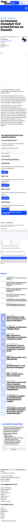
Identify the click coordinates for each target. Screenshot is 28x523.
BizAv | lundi (7, 435)
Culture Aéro (4, 491)
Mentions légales (5, 479)
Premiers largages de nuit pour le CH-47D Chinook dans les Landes (15, 305)
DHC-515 (2, 47)
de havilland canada (5, 45)
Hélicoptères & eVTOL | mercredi (13, 438)
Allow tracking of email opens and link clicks (11, 248)
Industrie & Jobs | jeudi (11, 439)
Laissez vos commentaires (6, 40)
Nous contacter (5, 481)
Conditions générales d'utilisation (10, 477)
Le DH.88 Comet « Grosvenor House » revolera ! (16, 278)
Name (2, 241)
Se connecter (23, 3)
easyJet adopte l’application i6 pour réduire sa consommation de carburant (16, 284)
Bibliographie (4, 511)
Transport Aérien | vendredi (12, 441)
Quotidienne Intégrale (10, 433)
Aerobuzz (25, 36)
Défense (3, 494)
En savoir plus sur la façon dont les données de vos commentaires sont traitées (14, 262)
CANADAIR (3, 44)
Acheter (4, 172)
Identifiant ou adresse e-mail (9, 148)
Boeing (2, 513)
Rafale (2, 518)
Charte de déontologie (7, 476)
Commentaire (4, 228)
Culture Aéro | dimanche (11, 444)
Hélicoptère (8, 302)
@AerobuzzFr (5, 469)
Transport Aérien (9, 281)
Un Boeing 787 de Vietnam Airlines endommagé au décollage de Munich (16, 300)
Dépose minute (5, 496)
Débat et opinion (5, 492)
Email (2, 243)
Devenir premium (13, 3)
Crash (2, 514)
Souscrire (5, 185)
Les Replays (4, 473)
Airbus (2, 508)
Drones (3, 516)
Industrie (11, 18)
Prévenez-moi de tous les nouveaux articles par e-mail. (13, 255)
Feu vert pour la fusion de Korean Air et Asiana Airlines (15, 295)
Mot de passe (5, 153)
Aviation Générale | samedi (12, 442)
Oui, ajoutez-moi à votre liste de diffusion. (10, 245)
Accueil (3, 18)
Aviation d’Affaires (6, 487)
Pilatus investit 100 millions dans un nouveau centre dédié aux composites (16, 290)
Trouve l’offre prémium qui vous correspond (11, 213)
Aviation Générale (10, 276)
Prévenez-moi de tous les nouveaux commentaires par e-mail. (13, 252)
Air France (4, 509)
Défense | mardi (9, 436)
